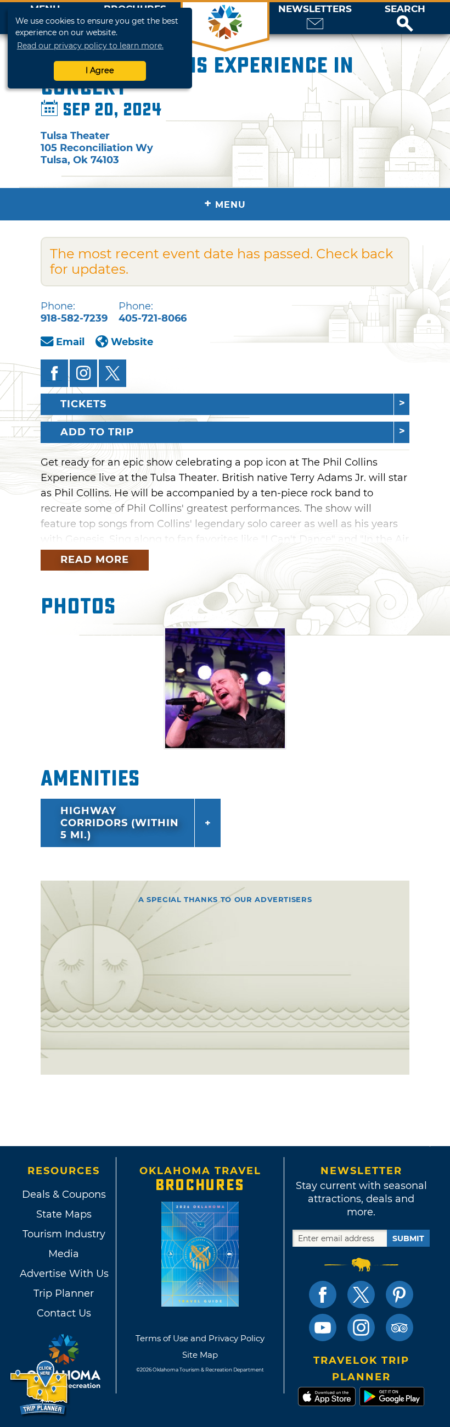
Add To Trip (97, 432)
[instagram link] (361, 1327)
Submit (408, 1238)
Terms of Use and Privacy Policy (200, 1338)
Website (132, 342)
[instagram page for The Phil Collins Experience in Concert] (83, 373)
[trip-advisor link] (399, 1327)
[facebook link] (322, 1294)
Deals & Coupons (64, 1194)
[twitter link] (361, 1294)
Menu (225, 203)
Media (63, 1254)
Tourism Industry (63, 1234)
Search (405, 9)
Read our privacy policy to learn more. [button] (90, 46)
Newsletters (315, 9)
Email (70, 342)
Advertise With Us (64, 1274)
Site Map (200, 1354)
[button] (405, 18)
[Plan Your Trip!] (39, 1388)
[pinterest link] (399, 1294)
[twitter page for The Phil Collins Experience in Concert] (112, 373)
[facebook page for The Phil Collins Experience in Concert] (54, 373)
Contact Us (64, 1313)
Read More (94, 560)
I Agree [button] (100, 70)
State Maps (64, 1214)
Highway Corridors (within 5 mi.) (119, 823)
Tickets (83, 404)
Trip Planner (63, 1293)
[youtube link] (322, 1327)
